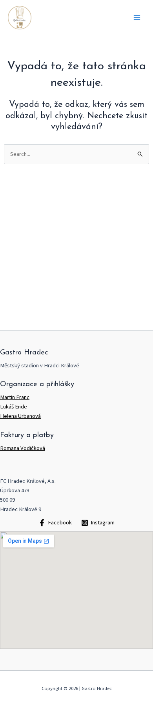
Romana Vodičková (22, 448)
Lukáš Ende (13, 407)
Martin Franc (14, 397)
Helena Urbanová (20, 416)
